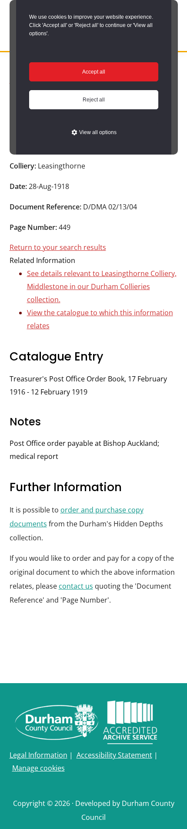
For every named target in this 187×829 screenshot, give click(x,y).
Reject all (94, 100)
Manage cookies (38, 768)
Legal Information (38, 755)
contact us (76, 586)
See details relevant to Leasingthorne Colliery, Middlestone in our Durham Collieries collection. (102, 286)
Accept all (93, 72)
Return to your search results (58, 247)
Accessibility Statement (114, 755)
